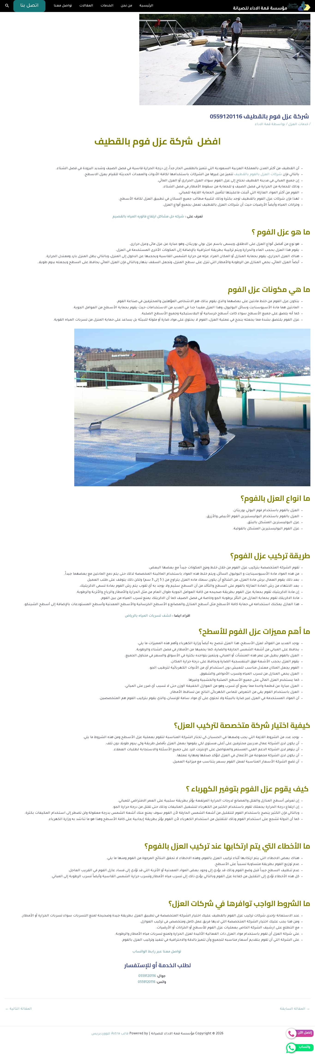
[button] (29, 6)
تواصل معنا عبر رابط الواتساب (157, 952)
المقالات (86, 6)
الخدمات (107, 6)
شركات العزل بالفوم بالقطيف (258, 175)
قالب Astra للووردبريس (110, 1034)
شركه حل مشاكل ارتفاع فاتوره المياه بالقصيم (148, 217)
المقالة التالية (18, 1009)
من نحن (126, 6)
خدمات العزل (298, 124)
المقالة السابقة (295, 1009)
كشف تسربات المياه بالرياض (148, 616)
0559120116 (147, 976)
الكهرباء (204, 789)
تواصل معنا (63, 6)
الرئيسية (146, 6)
